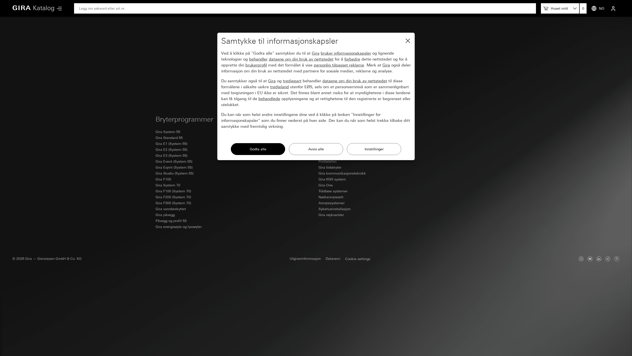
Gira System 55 (168, 132)
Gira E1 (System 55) (171, 144)
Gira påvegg (165, 215)
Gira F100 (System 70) (173, 191)
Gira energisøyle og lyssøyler (179, 227)
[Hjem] (33, 8)
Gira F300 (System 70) (173, 203)
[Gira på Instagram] (581, 259)
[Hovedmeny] (58, 8)
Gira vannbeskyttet (171, 209)
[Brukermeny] (613, 8)
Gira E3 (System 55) (171, 155)
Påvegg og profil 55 (171, 221)
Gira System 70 (168, 185)
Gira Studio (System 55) (175, 173)
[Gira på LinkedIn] (599, 259)
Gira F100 (163, 179)
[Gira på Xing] (608, 259)
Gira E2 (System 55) (171, 150)
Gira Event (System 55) (174, 161)
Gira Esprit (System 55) (174, 167)
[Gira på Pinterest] (617, 259)
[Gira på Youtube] (590, 259)
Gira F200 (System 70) (173, 197)
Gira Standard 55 (169, 138)
